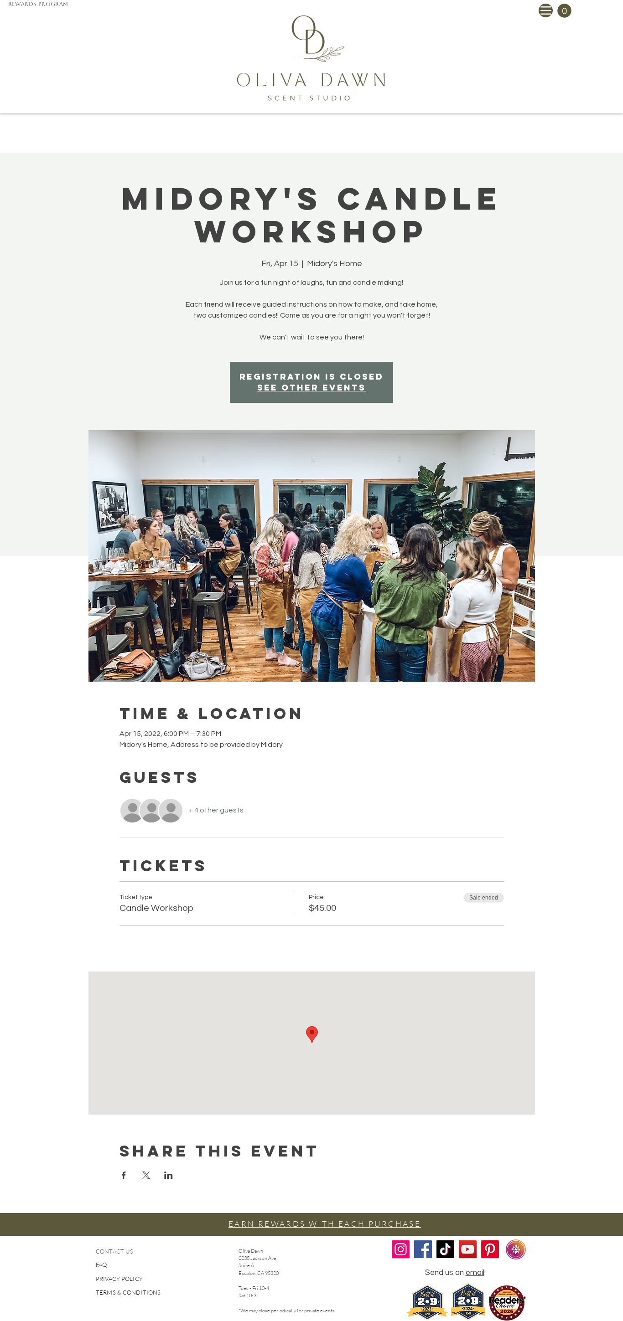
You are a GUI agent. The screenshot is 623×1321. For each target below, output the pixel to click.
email (475, 1273)
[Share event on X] (146, 1175)
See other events (311, 387)
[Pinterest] (490, 1249)
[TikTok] (445, 1249)
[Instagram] (401, 1249)
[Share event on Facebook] (123, 1175)
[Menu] (546, 10)
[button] (564, 11)
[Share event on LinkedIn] (168, 1175)
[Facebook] (423, 1249)
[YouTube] (468, 1249)
